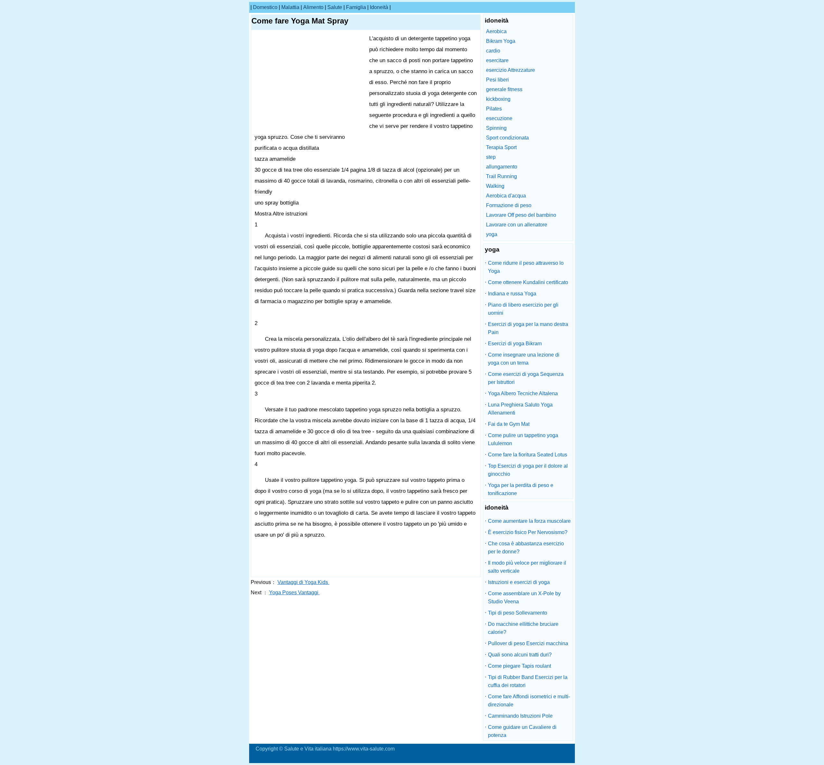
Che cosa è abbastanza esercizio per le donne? (526, 547)
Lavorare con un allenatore (516, 224)
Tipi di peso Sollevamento (517, 613)
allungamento (501, 166)
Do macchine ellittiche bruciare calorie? (523, 628)
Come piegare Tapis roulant (519, 666)
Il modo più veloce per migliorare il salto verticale (527, 567)
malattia (290, 7)
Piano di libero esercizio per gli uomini (523, 309)
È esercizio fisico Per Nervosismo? (527, 532)
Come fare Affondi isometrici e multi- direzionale (529, 700)
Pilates (494, 108)
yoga (491, 234)
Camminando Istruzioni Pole (520, 716)
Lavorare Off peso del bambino (521, 215)
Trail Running (501, 176)
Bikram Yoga (500, 41)
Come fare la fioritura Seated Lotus (527, 454)
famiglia (356, 7)
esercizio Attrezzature (510, 70)
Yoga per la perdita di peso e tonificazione (520, 489)
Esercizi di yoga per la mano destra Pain (528, 328)
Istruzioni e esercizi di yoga (519, 582)
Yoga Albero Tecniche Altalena (523, 393)
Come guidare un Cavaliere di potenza (522, 731)
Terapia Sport (501, 147)
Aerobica (496, 31)
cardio (493, 50)
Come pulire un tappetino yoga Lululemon (523, 439)
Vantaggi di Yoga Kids (303, 582)
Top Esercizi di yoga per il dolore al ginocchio (528, 470)
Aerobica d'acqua (506, 195)
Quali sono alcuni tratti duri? (520, 654)
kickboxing (498, 99)
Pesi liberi (497, 79)
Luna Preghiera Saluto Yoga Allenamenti (520, 409)
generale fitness (504, 89)
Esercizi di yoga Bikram (515, 343)
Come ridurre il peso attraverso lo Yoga (526, 267)
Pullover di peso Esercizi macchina (528, 643)
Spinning (496, 128)
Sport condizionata (507, 137)
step (491, 157)
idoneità (379, 7)
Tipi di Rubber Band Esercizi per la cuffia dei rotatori (527, 681)
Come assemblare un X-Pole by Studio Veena (524, 597)
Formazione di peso (508, 205)
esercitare (497, 60)
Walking (495, 186)
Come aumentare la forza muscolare (529, 521)
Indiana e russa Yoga (512, 293)
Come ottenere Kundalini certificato (528, 282)
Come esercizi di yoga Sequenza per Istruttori (526, 378)
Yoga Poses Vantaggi (294, 592)
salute (334, 7)
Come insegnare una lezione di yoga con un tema (523, 359)
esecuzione (499, 118)
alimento (313, 7)
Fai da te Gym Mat (508, 424)
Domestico (265, 7)
